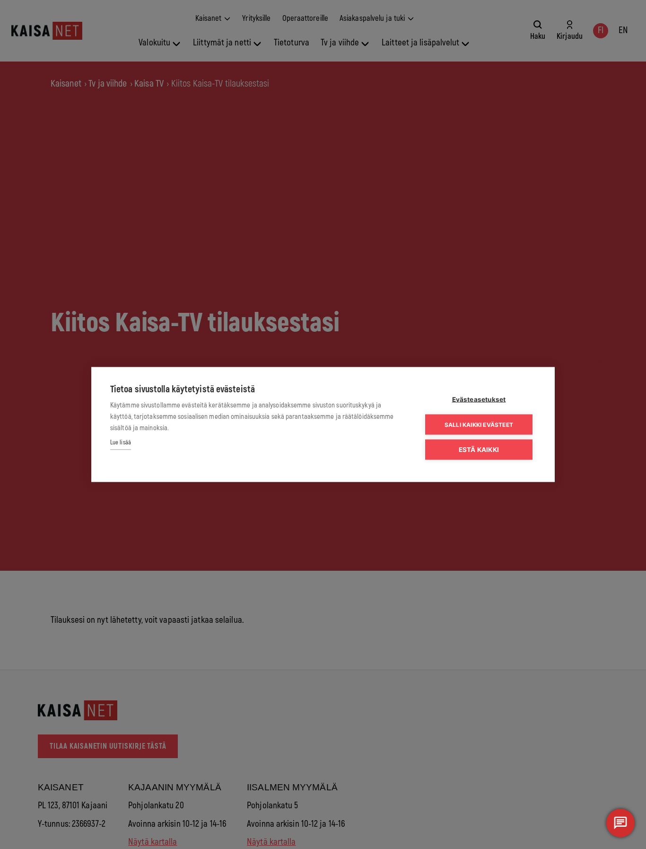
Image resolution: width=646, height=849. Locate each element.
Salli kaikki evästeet (479, 424)
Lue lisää (120, 442)
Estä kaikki (479, 449)
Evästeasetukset (479, 399)
